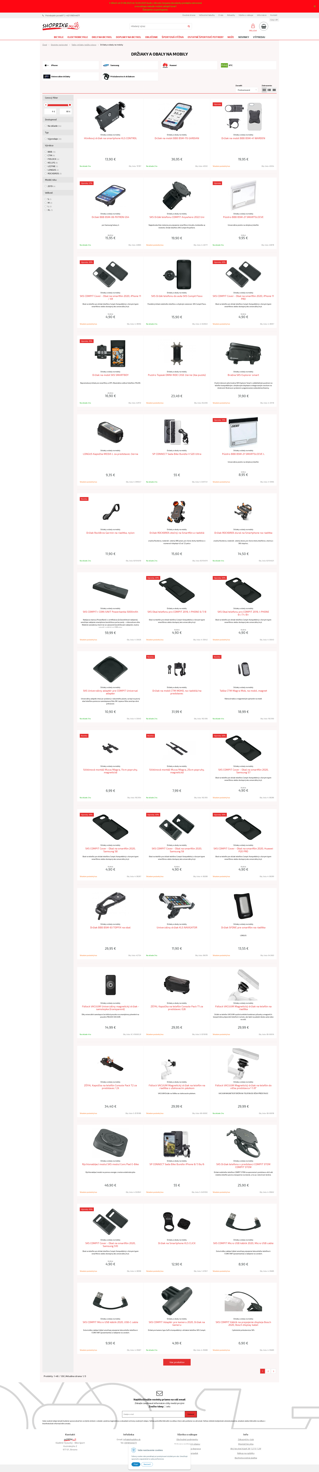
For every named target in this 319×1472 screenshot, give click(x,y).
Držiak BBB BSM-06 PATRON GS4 (110, 216)
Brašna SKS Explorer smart (243, 374)
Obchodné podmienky (187, 1439)
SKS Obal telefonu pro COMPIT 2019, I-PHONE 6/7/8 (177, 611)
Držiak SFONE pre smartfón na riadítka (243, 927)
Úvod (44, 44)
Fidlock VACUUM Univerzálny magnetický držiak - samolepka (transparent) (110, 1008)
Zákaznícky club (246, 1439)
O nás (220, 15)
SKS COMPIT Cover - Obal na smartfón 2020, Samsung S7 (243, 771)
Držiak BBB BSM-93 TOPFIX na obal (110, 927)
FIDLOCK (53, 159)
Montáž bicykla (245, 1444)
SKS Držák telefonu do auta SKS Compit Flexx (176, 295)
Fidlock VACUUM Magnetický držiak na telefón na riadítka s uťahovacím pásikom (177, 1087)
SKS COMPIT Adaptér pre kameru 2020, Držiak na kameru (177, 1323)
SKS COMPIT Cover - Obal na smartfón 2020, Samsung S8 (110, 850)
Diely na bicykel (102, 36)
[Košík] (263, 26)
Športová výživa (173, 36)
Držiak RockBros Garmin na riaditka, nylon (110, 532)
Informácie (262, 15)
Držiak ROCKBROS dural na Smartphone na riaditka (243, 532)
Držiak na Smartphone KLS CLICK (177, 1243)
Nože (231, 36)
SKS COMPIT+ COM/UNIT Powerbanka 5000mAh (110, 611)
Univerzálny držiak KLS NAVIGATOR (177, 927)
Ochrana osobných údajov (187, 1444)
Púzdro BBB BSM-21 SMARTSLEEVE (243, 216)
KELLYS (53, 162)
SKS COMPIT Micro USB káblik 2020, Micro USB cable (243, 1243)
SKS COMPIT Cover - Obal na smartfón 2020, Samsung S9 (177, 850)
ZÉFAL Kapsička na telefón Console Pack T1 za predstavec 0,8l (177, 1008)
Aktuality (231, 15)
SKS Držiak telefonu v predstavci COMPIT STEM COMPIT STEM (243, 1165)
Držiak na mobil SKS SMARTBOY (110, 374)
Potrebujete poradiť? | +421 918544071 (62, 15)
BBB (51, 151)
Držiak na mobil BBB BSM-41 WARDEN (243, 138)
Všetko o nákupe (246, 15)
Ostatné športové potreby (206, 36)
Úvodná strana (188, 15)
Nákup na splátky (246, 1453)
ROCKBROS (55, 173)
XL (50, 209)
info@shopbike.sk (132, 1439)
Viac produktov (177, 1362)
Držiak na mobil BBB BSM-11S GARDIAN (177, 138)
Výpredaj (259, 36)
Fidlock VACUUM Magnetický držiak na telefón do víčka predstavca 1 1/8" (243, 1087)
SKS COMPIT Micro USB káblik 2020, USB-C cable (110, 1322)
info (168, 1406)
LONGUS (53, 169)
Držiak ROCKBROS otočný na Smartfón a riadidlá (177, 532)
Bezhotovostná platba (246, 1457)
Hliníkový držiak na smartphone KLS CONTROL (110, 138)
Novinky (243, 36)
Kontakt (273, 15)
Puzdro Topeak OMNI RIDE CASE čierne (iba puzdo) (177, 374)
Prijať (136, 1464)
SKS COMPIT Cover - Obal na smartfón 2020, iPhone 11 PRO (243, 297)
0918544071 (130, 1442)
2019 (51, 186)
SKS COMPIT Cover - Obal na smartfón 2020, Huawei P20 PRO (243, 850)
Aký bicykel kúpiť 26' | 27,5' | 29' (245, 1448)
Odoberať (190, 1414)
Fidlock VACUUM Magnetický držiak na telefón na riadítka (243, 1008)
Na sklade (54, 125)
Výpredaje (54, 138)
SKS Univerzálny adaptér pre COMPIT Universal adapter (110, 692)
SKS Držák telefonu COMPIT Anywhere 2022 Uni (177, 216)
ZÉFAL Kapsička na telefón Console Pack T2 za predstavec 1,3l (110, 1087)
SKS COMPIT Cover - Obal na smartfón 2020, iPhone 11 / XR (110, 297)
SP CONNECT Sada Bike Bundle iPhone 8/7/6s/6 (177, 1164)
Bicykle (59, 36)
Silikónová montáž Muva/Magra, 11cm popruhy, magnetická (110, 771)
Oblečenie (151, 36)
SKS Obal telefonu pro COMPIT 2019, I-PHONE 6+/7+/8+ (243, 613)
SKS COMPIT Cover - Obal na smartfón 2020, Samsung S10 (110, 1244)
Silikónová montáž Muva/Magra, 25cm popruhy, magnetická (176, 771)
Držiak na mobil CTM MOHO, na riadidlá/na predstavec (176, 692)
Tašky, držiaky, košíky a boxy (84, 44)
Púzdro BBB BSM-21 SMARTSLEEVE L (243, 453)
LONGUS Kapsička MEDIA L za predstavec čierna (110, 453)
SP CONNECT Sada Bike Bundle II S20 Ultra (176, 453)
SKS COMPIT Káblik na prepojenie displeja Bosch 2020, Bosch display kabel (243, 1323)
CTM (51, 155)
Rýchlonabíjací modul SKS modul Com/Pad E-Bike (110, 1164)
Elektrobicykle (78, 36)
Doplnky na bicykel (128, 36)
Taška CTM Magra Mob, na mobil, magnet (243, 690)
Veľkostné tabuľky (207, 15)
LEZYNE (53, 166)
